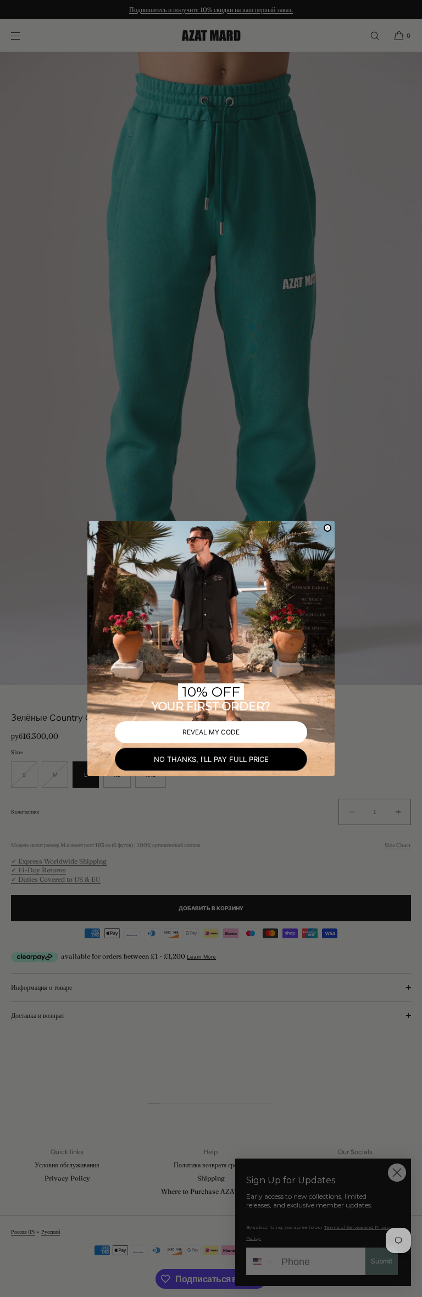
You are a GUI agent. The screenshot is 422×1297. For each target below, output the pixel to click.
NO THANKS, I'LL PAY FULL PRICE (211, 759)
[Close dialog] (327, 528)
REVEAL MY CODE (211, 732)
